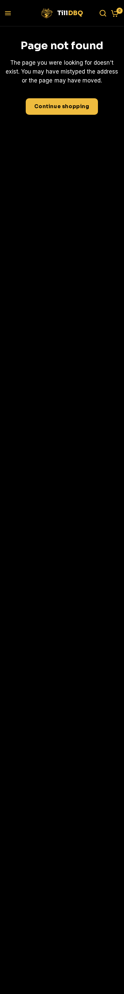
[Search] (102, 13)
